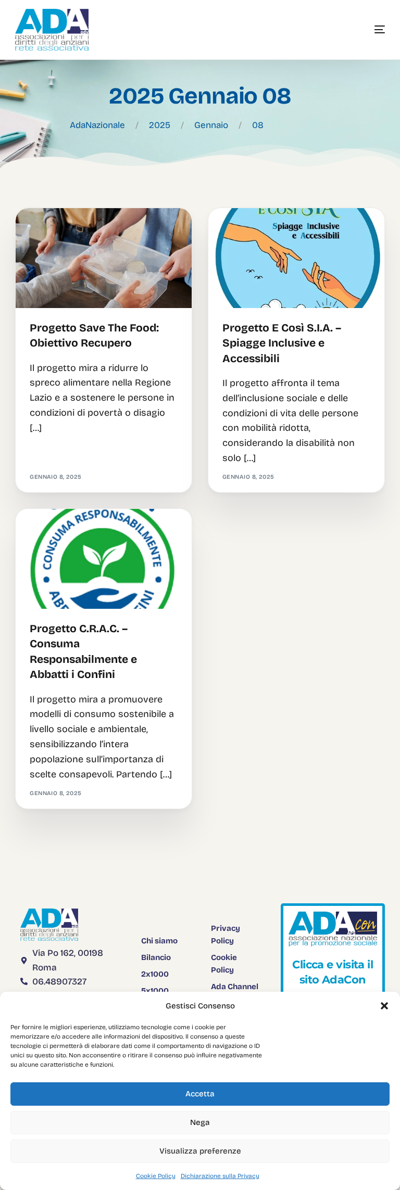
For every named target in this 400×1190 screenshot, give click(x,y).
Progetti (48, 230)
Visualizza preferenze (200, 1151)
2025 (159, 125)
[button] (384, 1006)
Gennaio (211, 125)
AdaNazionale (97, 125)
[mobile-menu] (364, 29)
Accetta (200, 1093)
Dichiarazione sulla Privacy (220, 1176)
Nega (200, 1122)
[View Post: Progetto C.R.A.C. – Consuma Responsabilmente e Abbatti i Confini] (104, 559)
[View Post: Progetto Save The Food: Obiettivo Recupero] (104, 258)
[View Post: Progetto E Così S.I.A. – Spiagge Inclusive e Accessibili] (296, 258)
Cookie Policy (156, 1176)
